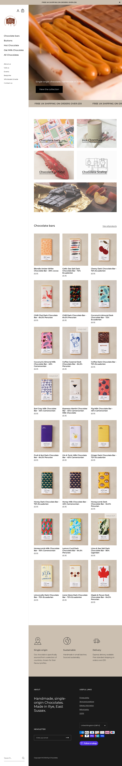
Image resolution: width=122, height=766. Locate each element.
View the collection (49, 89)
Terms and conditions (86, 701)
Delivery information (86, 705)
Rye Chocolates (52, 758)
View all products (110, 226)
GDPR (81, 713)
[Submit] (23, 758)
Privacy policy (84, 697)
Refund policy (84, 709)
